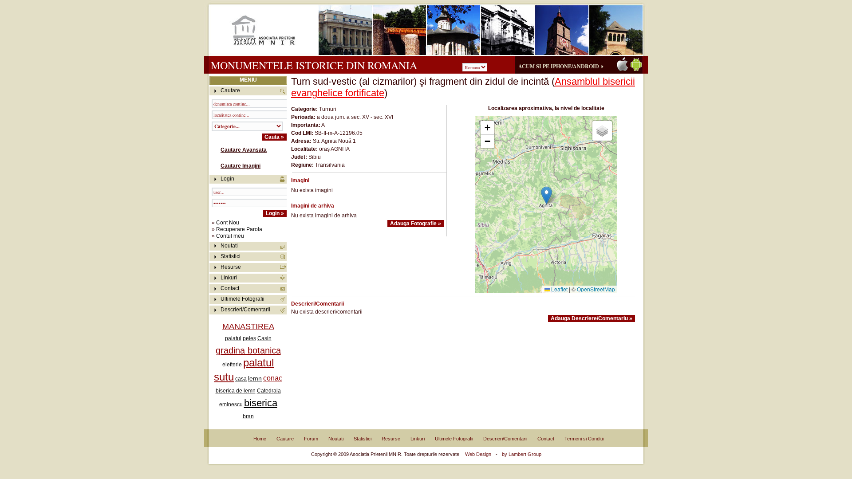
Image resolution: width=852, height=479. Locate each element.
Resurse (231, 267)
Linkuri (229, 278)
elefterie (232, 364)
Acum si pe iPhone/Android (558, 66)
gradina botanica (248, 350)
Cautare (285, 438)
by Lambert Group (521, 454)
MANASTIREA (248, 326)
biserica (260, 402)
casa (241, 379)
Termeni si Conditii (584, 438)
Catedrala (269, 391)
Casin (264, 338)
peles (249, 338)
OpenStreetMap (596, 289)
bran (248, 416)
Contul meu (230, 236)
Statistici (231, 256)
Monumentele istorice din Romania (314, 65)
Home (259, 438)
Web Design (478, 454)
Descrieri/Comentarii (245, 309)
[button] (546, 195)
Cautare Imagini (240, 166)
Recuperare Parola (239, 229)
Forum (311, 438)
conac (272, 378)
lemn (255, 378)
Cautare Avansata (244, 150)
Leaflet (559, 289)
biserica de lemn (236, 391)
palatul (233, 338)
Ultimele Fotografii (242, 299)
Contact (230, 288)
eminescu (231, 404)
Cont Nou (227, 223)
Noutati (229, 246)
